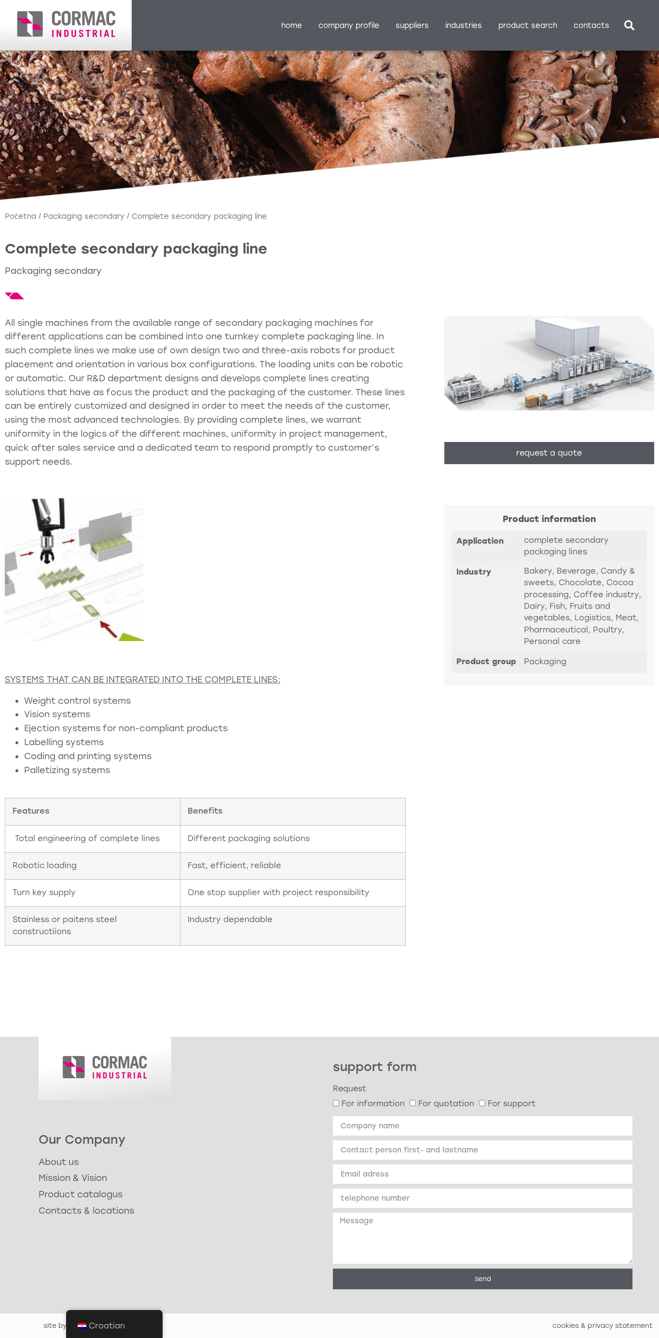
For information (373, 1103)
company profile (348, 25)
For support (511, 1103)
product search (527, 25)
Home (291, 25)
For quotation (446, 1103)
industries (463, 25)
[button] (629, 26)
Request (349, 1088)
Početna (20, 216)
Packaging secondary (83, 216)
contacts (591, 25)
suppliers (412, 25)
